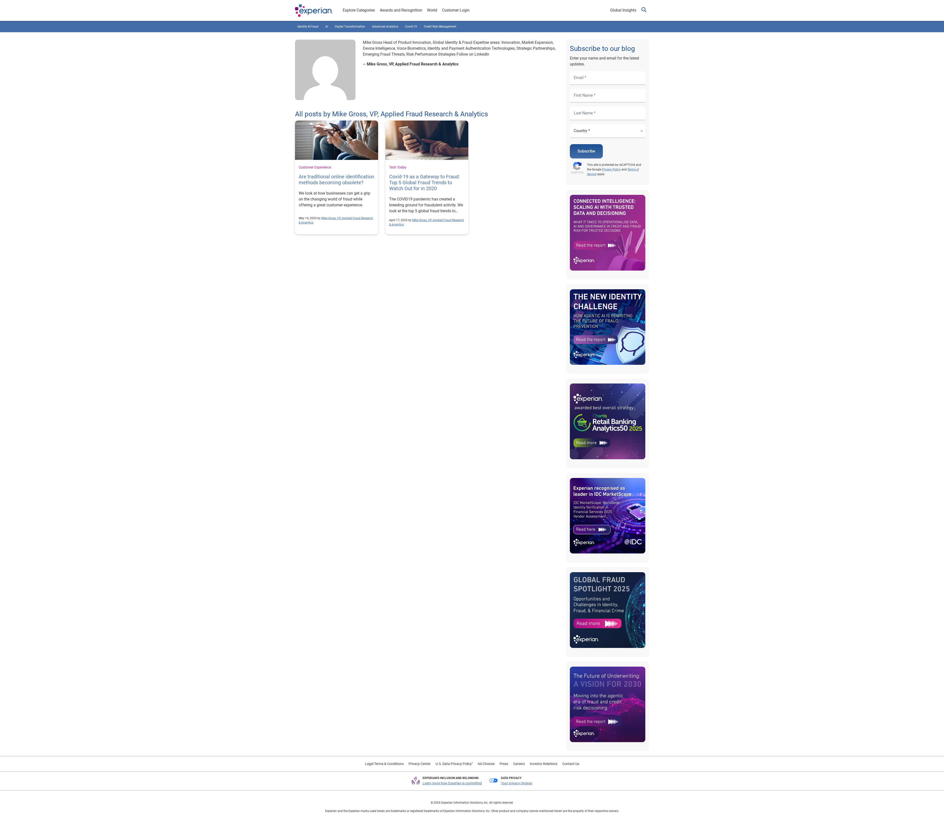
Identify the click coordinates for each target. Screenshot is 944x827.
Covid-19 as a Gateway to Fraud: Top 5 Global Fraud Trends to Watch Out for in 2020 (424, 182)
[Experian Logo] (314, 10)
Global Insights (623, 10)
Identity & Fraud (307, 26)
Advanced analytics (385, 26)
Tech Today (397, 167)
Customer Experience (315, 167)
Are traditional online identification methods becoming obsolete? (336, 179)
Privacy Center (420, 764)
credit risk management (440, 26)
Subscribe (586, 151)
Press (504, 764)
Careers (519, 764)
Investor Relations (543, 764)
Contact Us (570, 764)
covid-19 (411, 26)
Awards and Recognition (401, 10)
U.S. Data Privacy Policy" (454, 764)
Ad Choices (486, 764)
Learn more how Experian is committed (452, 783)
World (432, 10)
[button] (644, 10)
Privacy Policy (611, 169)
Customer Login (456, 10)
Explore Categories (359, 10)
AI (326, 26)
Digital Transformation (350, 26)
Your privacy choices (516, 783)
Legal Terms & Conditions (384, 764)
